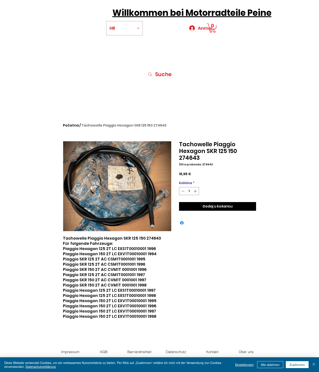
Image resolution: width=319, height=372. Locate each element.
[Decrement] (182, 191)
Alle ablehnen (270, 364)
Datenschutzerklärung (41, 366)
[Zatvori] (313, 365)
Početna (71, 125)
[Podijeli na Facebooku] (181, 223)
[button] (212, 28)
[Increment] (195, 191)
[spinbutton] (189, 191)
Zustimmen (297, 364)
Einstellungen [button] (244, 364)
